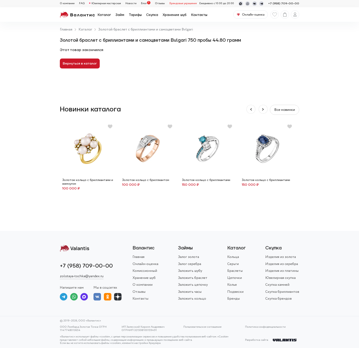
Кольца (233, 257)
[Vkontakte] (254, 3)
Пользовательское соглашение (202, 327)
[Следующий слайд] (250, 109)
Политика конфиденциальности (265, 327)
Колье (232, 284)
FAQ (82, 3)
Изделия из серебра (281, 264)
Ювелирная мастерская (106, 3)
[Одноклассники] (107, 297)
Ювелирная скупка (280, 278)
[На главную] (77, 14)
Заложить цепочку (193, 284)
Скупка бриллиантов (282, 291)
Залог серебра (189, 264)
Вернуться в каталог (80, 63)
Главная (66, 29)
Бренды (233, 298)
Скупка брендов (278, 298)
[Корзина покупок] (285, 14)
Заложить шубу (190, 271)
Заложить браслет (192, 278)
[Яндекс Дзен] (118, 297)
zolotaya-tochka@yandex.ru (81, 276)
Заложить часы (190, 291)
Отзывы (160, 3)
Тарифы (135, 15)
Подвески (235, 291)
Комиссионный (145, 271)
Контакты (199, 15)
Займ (120, 15)
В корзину (147, 182)
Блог (144, 3)
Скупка (152, 15)
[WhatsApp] (247, 3)
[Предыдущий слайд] (263, 109)
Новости (130, 3)
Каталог (104, 15)
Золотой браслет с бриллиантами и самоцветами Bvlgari (145, 29)
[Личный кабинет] (295, 14)
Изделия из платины (282, 271)
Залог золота (188, 257)
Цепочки (234, 278)
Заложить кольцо (192, 298)
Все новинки (284, 109)
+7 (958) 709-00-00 (283, 3)
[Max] (241, 3)
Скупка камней (277, 284)
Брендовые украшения (183, 3)
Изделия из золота (280, 257)
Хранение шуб (175, 15)
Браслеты (235, 271)
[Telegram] (261, 3)
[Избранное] (274, 14)
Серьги (233, 264)
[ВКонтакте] (97, 297)
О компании (67, 3)
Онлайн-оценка (145, 264)
